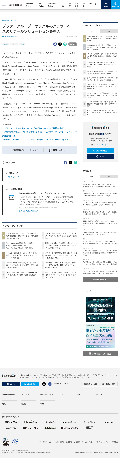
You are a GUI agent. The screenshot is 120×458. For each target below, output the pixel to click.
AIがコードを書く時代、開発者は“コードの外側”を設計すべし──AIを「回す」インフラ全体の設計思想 (61, 255)
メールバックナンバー (102, 144)
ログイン (101, 156)
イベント (76, 4)
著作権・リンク (48, 442)
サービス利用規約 (87, 442)
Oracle (6, 44)
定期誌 (23, 403)
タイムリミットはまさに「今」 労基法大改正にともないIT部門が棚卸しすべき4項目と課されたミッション (100, 242)
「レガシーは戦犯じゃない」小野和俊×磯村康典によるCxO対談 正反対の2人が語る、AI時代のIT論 (21, 255)
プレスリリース (13, 177)
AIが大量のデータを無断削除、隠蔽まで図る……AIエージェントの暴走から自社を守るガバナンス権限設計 (100, 263)
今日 (91, 31)
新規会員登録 (101, 151)
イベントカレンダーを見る (101, 353)
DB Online (41, 4)
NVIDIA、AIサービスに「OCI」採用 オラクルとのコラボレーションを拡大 (36, 139)
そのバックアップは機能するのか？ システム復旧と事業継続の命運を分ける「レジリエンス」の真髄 (100, 272)
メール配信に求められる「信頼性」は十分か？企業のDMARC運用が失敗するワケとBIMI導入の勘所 (61, 265)
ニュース (62, 4)
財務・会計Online (52, 4)
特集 (84, 4)
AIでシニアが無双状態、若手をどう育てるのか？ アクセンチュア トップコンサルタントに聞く (60, 274)
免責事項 (69, 442)
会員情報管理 (59, 442)
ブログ (42, 403)
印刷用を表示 (10, 162)
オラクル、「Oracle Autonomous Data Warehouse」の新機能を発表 (34, 128)
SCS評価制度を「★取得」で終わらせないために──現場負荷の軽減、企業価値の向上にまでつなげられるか (100, 223)
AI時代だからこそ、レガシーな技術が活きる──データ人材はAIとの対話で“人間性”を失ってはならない (100, 194)
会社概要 (77, 442)
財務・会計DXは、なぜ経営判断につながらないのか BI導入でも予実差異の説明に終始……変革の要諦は (61, 245)
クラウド (14, 44)
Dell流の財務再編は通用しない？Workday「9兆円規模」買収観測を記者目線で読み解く (21, 274)
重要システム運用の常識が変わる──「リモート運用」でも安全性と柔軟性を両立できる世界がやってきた (100, 213)
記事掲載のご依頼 (90, 384)
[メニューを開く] (3, 4)
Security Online (29, 4)
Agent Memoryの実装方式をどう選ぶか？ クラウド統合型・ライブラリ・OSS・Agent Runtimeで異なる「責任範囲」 (21, 245)
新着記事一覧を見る (100, 279)
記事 (70, 4)
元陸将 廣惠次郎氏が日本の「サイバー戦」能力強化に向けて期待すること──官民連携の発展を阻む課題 (22, 235)
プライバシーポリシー (103, 442)
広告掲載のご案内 (108, 384)
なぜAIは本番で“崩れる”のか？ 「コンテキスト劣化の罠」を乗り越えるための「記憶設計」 (61, 235)
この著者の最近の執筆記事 (29, 211)
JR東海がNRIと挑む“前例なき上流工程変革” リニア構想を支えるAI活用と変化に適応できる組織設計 (22, 265)
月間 (109, 31)
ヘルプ (39, 442)
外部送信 (115, 442)
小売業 (22, 44)
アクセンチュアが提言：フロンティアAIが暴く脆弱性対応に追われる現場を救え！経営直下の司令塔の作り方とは (100, 253)
